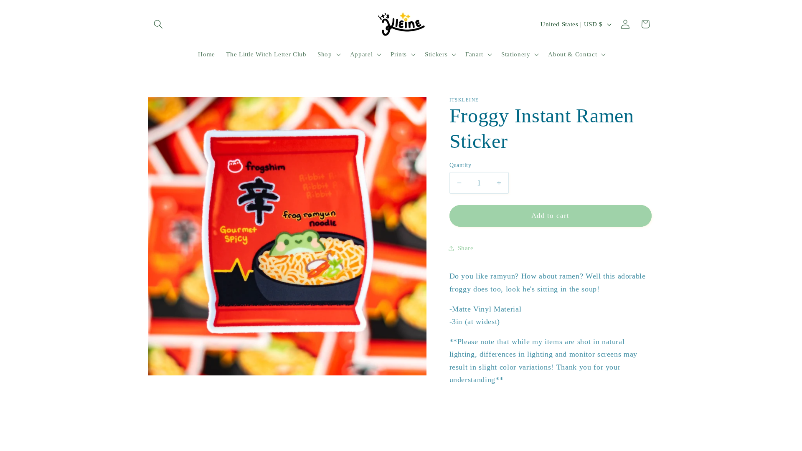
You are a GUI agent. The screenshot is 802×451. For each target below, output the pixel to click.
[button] (158, 24)
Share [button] (466, 247)
